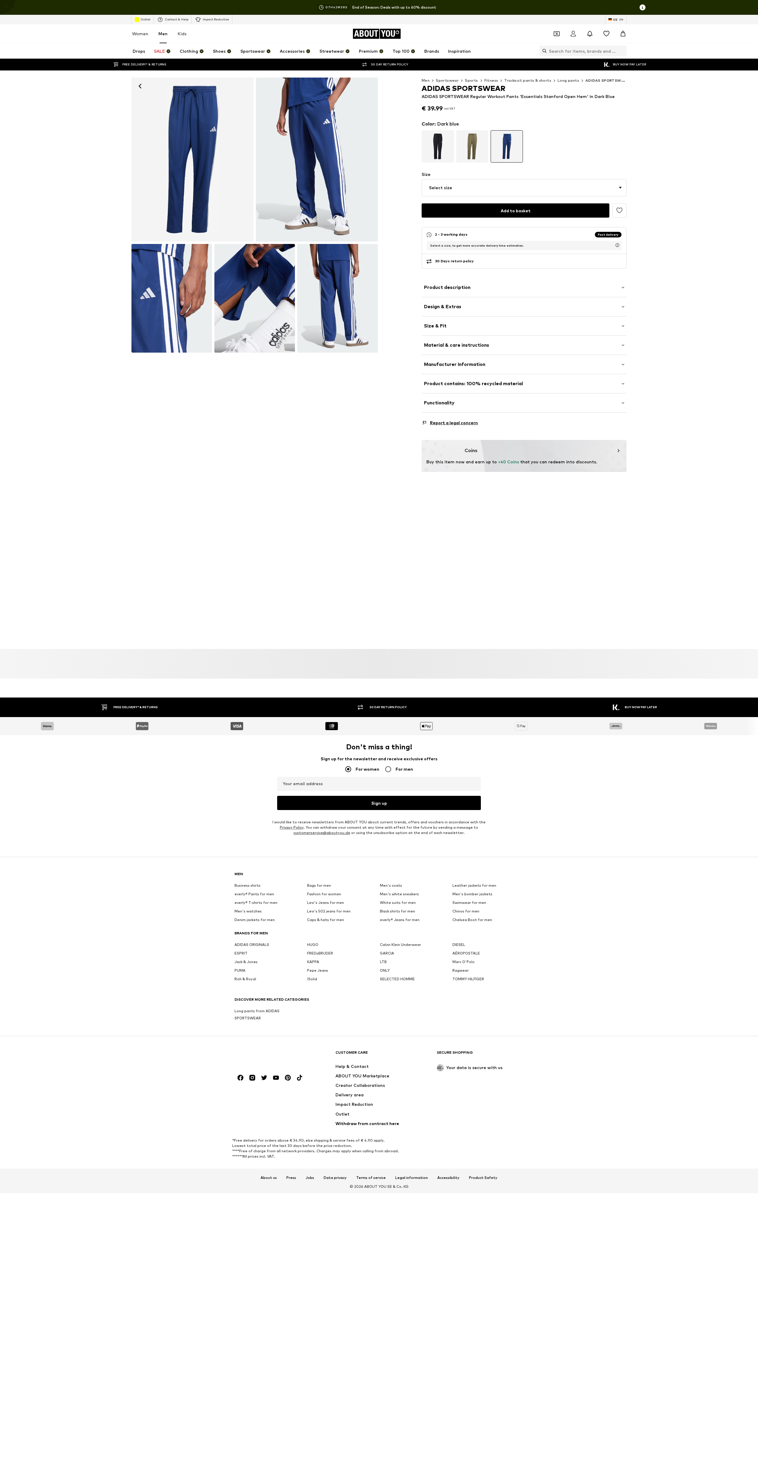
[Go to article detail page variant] (438, 146)
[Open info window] (642, 7)
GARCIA (387, 953)
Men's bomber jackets (472, 894)
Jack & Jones (246, 962)
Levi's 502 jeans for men (329, 911)
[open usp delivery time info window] (617, 245)
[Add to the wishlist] (619, 210)
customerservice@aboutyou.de (321, 832)
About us (269, 1178)
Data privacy (335, 1178)
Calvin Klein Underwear (400, 944)
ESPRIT (241, 953)
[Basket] (623, 33)
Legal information (411, 1178)
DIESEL (458, 944)
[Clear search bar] (622, 51)
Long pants (568, 80)
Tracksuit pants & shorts (527, 80)
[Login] (573, 33)
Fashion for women (324, 894)
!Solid (312, 979)
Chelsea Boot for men (472, 920)
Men (163, 33)
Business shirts (248, 885)
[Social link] (240, 1077)
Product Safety (483, 1178)
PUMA (240, 970)
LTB (383, 962)
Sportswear (447, 80)
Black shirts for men (397, 911)
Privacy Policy (291, 827)
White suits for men (398, 902)
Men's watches (248, 911)
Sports (471, 80)
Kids (182, 33)
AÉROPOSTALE (466, 953)
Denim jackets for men (255, 920)
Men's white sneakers (399, 894)
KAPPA (313, 962)
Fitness (491, 80)
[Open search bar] (543, 51)
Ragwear (460, 970)
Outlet (145, 19)
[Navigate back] (140, 86)
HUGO (312, 944)
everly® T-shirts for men (256, 902)
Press (291, 1178)
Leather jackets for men (474, 885)
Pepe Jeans (317, 970)
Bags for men (319, 885)
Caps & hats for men (325, 920)
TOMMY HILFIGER (468, 979)
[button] (524, 187)
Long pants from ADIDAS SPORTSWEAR (257, 1014)
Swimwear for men (469, 902)
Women (140, 33)
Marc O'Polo (463, 962)
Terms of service (371, 1178)
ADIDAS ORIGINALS (252, 944)
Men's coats (391, 885)
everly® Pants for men (254, 894)
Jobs (310, 1178)
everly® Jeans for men (400, 920)
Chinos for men (465, 911)
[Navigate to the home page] (267, 1055)
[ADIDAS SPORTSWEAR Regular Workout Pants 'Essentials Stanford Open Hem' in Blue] (171, 298)
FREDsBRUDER (320, 953)
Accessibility (448, 1178)
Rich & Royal (245, 979)
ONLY (385, 970)
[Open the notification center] (589, 34)
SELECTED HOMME (397, 979)
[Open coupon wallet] (556, 33)
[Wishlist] (606, 33)
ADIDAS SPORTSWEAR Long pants (618, 80)
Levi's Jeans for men (325, 902)
